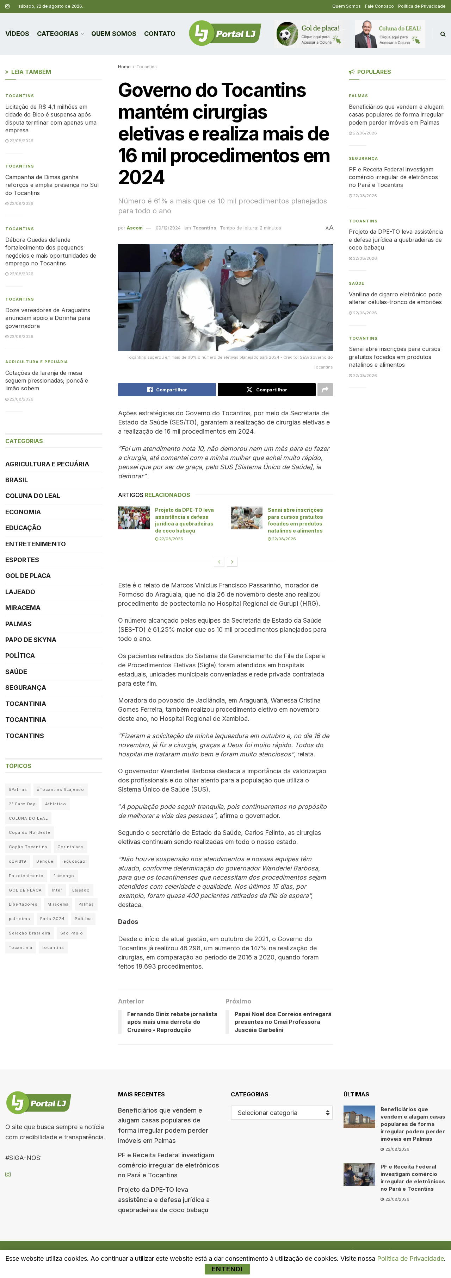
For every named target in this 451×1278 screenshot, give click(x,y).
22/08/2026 (170, 538)
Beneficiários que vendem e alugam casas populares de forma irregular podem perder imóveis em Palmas (396, 114)
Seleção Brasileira (29, 933)
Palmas (18, 624)
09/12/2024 (168, 228)
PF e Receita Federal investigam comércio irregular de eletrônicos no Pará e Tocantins (393, 177)
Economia (23, 512)
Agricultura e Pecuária (36, 361)
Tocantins (146, 66)
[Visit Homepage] (225, 34)
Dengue (45, 861)
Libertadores (23, 904)
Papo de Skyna (30, 639)
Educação (23, 527)
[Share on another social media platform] (325, 389)
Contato (159, 33)
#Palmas (18, 789)
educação (74, 861)
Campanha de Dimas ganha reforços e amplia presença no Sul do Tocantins (52, 185)
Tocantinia (25, 703)
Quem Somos (346, 6)
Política (20, 655)
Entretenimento (35, 544)
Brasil (16, 480)
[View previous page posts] (219, 562)
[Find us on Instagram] (7, 6)
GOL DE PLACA (28, 575)
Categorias (58, 33)
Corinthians (70, 846)
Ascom (135, 228)
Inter (57, 890)
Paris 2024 (52, 918)
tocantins (53, 947)
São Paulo (71, 933)
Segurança (25, 687)
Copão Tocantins (28, 846)
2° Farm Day (22, 803)
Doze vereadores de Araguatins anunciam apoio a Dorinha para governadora (47, 318)
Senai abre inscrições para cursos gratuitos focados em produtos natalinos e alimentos (394, 356)
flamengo (64, 875)
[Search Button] (443, 34)
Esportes (22, 560)
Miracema (23, 607)
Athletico (55, 803)
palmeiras (19, 918)
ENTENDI (227, 1269)
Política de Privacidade (422, 6)
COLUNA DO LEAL (32, 495)
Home (124, 66)
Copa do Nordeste (29, 832)
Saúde (16, 671)
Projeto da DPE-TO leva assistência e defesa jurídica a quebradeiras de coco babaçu (396, 239)
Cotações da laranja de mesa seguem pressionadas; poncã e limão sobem (46, 380)
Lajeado (20, 592)
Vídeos (17, 33)
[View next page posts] (232, 562)
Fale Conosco (379, 6)
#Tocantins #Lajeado (60, 789)
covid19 (17, 861)
